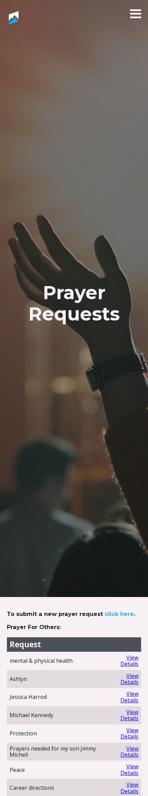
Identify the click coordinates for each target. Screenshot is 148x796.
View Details (129, 661)
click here (119, 613)
